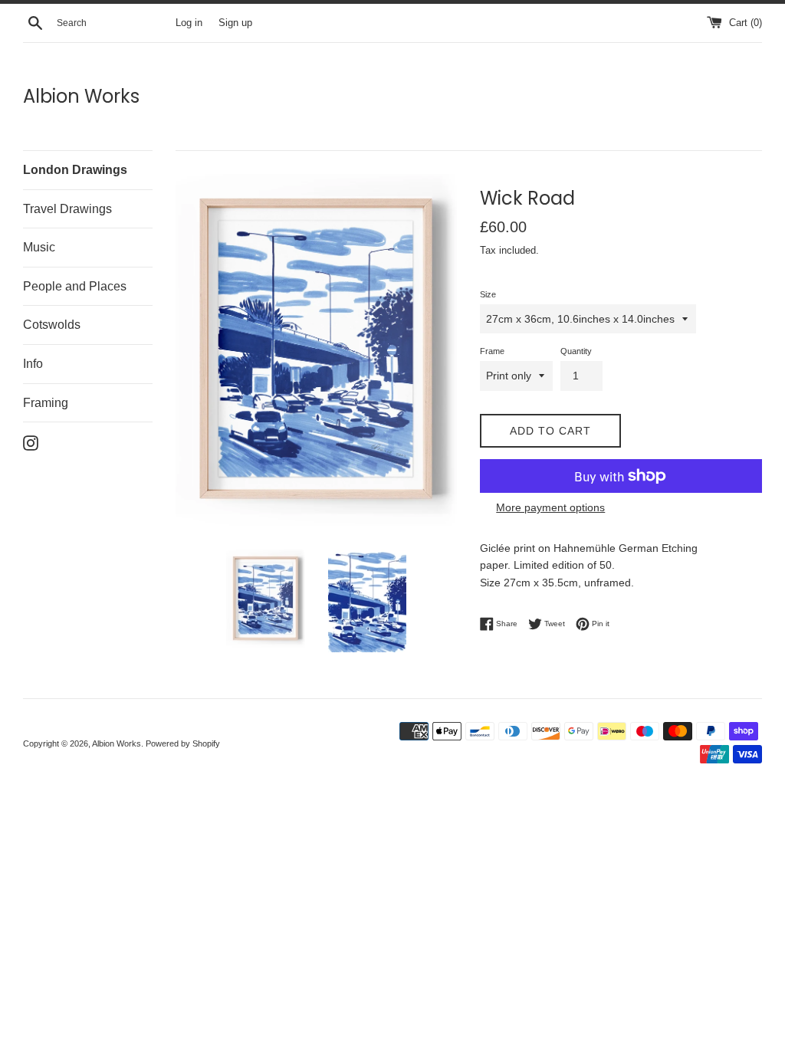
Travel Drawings (67, 208)
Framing (45, 402)
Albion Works (81, 96)
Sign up (235, 23)
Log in (189, 23)
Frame (492, 351)
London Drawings (75, 169)
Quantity (576, 351)
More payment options (550, 507)
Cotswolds (51, 324)
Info (33, 363)
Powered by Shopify (183, 743)
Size (488, 294)
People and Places (74, 286)
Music (39, 247)
